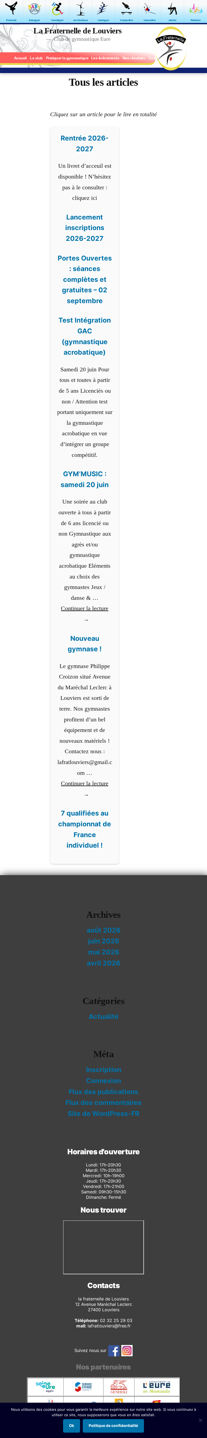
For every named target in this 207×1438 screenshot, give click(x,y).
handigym (57, 20)
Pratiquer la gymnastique (67, 58)
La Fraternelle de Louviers (77, 30)
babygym (34, 20)
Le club (36, 58)
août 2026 (103, 930)
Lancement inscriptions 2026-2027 (84, 227)
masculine (150, 20)
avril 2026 (103, 963)
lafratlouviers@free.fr (108, 1326)
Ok (71, 1425)
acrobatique (80, 20)
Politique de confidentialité (113, 1425)
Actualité (104, 1016)
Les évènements (105, 58)
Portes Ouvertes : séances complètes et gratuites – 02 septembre (85, 279)
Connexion (103, 1081)
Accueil (20, 58)
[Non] (200, 1420)
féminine (196, 20)
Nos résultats (134, 58)
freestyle (11, 20)
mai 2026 (103, 952)
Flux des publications (103, 1092)
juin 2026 (103, 941)
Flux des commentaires (103, 1102)
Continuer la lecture (84, 613)
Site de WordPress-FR (103, 1114)
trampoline (126, 20)
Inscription (103, 1070)
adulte (172, 20)
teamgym (103, 20)
